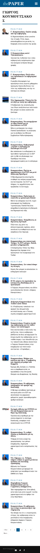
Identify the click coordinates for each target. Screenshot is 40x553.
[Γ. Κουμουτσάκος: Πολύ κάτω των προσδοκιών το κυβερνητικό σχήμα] (5, 74)
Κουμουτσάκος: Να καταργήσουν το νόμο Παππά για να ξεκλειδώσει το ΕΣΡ (24, 123)
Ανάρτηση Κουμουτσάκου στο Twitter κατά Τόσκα (23, 303)
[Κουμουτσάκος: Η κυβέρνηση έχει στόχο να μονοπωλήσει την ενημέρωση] (5, 506)
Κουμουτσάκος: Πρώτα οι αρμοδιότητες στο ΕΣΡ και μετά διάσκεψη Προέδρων (23, 172)
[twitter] (20, 550)
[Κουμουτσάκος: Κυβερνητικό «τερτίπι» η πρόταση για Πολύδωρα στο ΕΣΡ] (5, 144)
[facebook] (24, 550)
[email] (16, 550)
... (30, 349)
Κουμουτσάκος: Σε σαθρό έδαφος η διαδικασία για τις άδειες (22, 434)
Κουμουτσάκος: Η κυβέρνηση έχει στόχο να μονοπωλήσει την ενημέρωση (23, 508)
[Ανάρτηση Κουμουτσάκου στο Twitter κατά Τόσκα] (5, 301)
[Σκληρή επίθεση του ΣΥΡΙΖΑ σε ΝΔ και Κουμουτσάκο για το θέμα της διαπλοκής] (5, 409)
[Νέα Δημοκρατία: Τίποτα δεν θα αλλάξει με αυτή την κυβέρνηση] (5, 100)
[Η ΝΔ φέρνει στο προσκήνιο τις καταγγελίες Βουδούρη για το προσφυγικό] (5, 280)
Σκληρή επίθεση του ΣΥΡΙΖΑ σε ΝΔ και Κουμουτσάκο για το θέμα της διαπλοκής (24, 411)
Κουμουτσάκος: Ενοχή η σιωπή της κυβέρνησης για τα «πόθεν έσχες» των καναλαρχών (23, 325)
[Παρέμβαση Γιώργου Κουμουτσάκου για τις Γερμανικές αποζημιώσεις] (5, 482)
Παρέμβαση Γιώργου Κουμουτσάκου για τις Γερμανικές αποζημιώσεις (21, 485)
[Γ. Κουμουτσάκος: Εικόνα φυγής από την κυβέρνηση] (5, 31)
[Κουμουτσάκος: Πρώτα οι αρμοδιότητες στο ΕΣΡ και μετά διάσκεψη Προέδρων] (5, 170)
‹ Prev (5, 530)
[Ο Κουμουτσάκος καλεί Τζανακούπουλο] (5, 53)
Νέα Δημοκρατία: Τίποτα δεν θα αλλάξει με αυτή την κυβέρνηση (24, 101)
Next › (6, 533)
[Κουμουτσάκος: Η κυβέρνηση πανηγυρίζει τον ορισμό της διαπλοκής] (5, 383)
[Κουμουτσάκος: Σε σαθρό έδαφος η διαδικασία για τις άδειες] (5, 432)
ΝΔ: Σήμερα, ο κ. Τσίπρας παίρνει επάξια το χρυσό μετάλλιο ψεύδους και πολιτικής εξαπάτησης (24, 460)
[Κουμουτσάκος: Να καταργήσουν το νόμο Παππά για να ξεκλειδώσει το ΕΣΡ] (5, 121)
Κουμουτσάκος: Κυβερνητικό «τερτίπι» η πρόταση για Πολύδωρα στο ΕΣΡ (22, 146)
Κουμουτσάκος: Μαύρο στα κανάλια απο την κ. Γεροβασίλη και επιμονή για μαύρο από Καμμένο (23, 361)
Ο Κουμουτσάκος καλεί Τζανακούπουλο (20, 54)
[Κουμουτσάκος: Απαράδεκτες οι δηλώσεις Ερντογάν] (5, 219)
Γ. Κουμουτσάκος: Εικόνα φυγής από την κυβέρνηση (24, 33)
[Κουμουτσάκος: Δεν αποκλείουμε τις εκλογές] (5, 264)
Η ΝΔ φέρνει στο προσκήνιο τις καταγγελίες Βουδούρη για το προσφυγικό (23, 283)
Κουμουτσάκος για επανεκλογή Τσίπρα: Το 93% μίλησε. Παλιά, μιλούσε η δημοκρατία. (23, 243)
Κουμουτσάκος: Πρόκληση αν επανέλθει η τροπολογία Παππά (23, 197)
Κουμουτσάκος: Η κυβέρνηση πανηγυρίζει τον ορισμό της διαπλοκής (22, 385)
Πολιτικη (16, 29)
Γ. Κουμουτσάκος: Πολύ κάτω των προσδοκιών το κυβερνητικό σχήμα (23, 76)
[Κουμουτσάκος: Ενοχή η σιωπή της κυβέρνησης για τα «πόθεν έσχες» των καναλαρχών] (5, 323)
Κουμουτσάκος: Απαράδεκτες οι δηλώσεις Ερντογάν (23, 221)
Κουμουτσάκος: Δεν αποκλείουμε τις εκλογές (24, 265)
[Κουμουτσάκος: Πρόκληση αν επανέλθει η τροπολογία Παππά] (5, 196)
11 (30, 530)
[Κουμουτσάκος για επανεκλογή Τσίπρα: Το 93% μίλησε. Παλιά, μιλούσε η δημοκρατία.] (5, 241)
